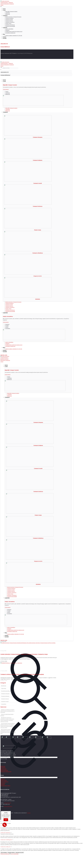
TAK (6, 819)
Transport (2, 779)
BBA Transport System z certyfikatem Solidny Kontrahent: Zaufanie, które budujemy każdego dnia (7, 731)
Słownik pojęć (3, 769)
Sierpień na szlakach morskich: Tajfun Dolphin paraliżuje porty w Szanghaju (7, 711)
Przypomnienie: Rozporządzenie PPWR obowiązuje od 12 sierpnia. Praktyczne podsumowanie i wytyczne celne (7, 725)
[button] (4, 825)
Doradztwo (2, 783)
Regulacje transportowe (5, 771)
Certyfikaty (2, 767)
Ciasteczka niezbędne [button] (5, 832)
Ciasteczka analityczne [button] (5, 846)
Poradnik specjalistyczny (6, 691)
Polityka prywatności (5, 853)
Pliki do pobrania (4, 770)
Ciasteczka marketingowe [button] (6, 839)
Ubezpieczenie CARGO (5, 785)
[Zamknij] (10, 811)
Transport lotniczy (5, 698)
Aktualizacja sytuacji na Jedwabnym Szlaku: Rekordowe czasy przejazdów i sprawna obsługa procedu (7, 719)
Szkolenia (2, 784)
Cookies (28, 812)
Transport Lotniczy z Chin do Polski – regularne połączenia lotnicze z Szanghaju (22, 674)
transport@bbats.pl (8, 806)
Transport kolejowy (5, 696)
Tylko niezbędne (4, 852)
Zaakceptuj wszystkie (19, 852)
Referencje (2, 766)
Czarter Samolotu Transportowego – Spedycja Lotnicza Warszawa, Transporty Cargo (24, 654)
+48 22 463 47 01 (7, 803)
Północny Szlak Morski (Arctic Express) (6, 715)
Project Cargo (3, 780)
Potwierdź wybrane (11, 852)
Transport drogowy (5, 693)
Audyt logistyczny (4, 781)
